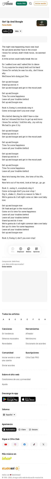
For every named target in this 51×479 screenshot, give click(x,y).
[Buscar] (30, 3)
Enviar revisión (7, 267)
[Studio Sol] (11, 468)
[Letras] (7, 458)
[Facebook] (24, 444)
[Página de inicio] (7, 3)
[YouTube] (5, 444)
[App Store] (28, 399)
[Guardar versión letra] (11, 31)
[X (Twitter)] (43, 444)
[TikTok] (34, 444)
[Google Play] (10, 399)
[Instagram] (15, 444)
